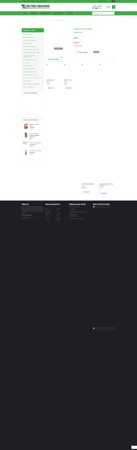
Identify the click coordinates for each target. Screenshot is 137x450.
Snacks (47, 217)
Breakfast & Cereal (34, 124)
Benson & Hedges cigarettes (34, 136)
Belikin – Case (68, 80)
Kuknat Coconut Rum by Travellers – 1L (106, 184)
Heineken (32, 152)
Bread (58, 217)
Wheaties (32, 127)
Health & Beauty (37, 143)
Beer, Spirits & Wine (60, 20)
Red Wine (48, 211)
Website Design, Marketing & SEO (30, 218)
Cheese (47, 219)
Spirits (67, 20)
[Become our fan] (112, 1)
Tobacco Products (34, 133)
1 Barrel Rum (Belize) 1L (88, 184)
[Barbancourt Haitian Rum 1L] (58, 41)
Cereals (31, 125)
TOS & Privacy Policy (26, 215)
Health (31, 143)
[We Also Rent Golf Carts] (98, 7)
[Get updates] (114, 1)
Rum (71, 20)
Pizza (47, 215)
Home (52, 20)
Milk (58, 215)
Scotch (58, 208)
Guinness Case (50, 80)
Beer (31, 150)
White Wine (48, 213)
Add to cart (78, 46)
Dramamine (33, 144)
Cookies (59, 213)
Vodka (58, 219)
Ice (57, 211)
